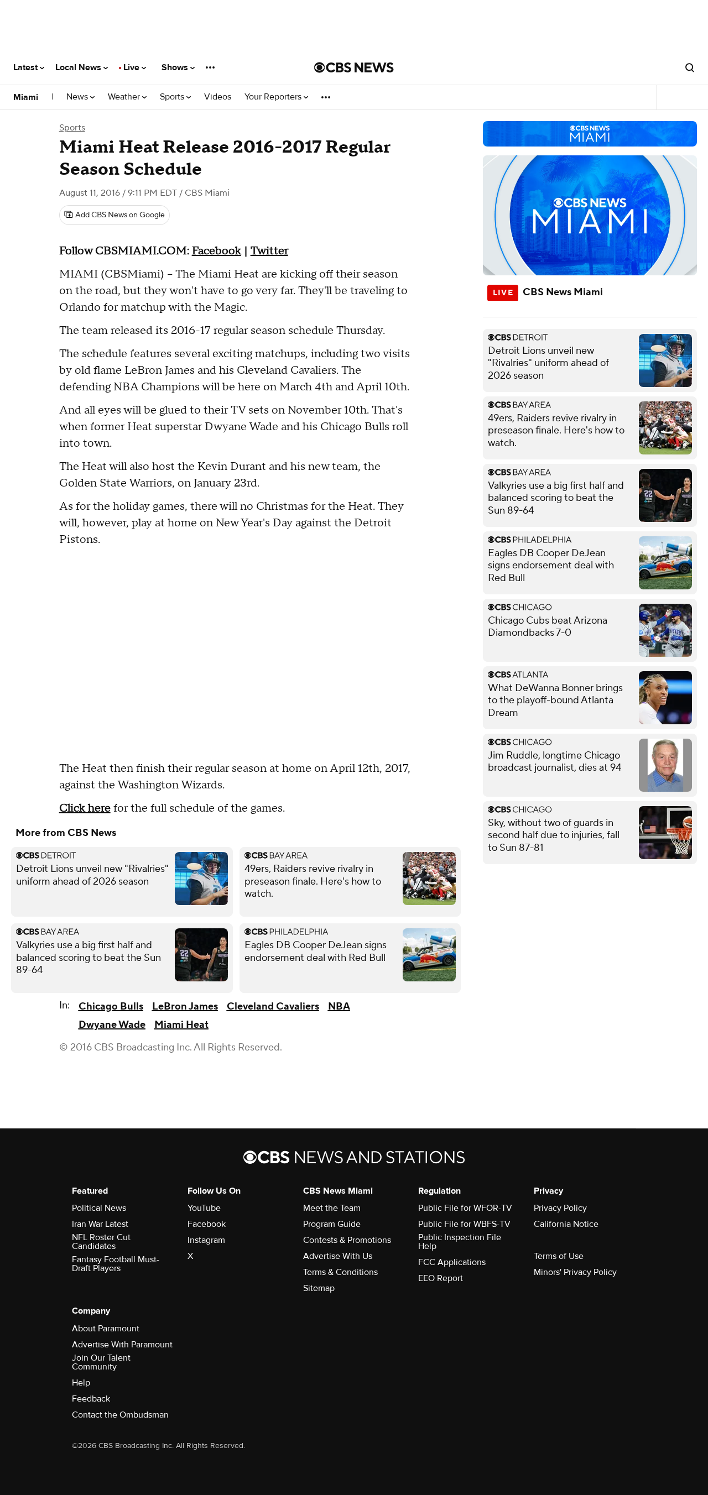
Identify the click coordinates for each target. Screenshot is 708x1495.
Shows (176, 67)
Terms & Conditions (340, 1272)
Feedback (91, 1398)
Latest (26, 67)
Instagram (206, 1240)
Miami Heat (181, 1024)
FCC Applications (452, 1262)
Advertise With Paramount (122, 1344)
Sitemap (319, 1288)
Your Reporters (274, 97)
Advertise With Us (337, 1256)
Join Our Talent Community (101, 1362)
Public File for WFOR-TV (465, 1208)
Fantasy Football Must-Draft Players (115, 1264)
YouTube (204, 1208)
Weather (125, 97)
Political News (99, 1208)
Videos (217, 97)
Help (81, 1382)
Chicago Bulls (111, 1006)
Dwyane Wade (112, 1024)
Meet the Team (332, 1208)
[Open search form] (690, 67)
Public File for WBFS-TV (464, 1224)
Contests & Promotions (347, 1240)
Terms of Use (559, 1256)
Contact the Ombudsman (120, 1414)
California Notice (566, 1224)
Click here (85, 808)
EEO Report (440, 1278)
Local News (79, 67)
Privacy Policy (560, 1208)
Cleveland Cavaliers (273, 1006)
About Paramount (105, 1328)
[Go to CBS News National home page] (354, 67)
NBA (339, 1006)
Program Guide (332, 1224)
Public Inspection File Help (459, 1242)
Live (132, 67)
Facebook (207, 1224)
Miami (25, 97)
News (78, 97)
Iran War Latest (100, 1224)
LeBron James (185, 1006)
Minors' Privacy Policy (575, 1272)
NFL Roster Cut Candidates (101, 1242)
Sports (173, 97)
